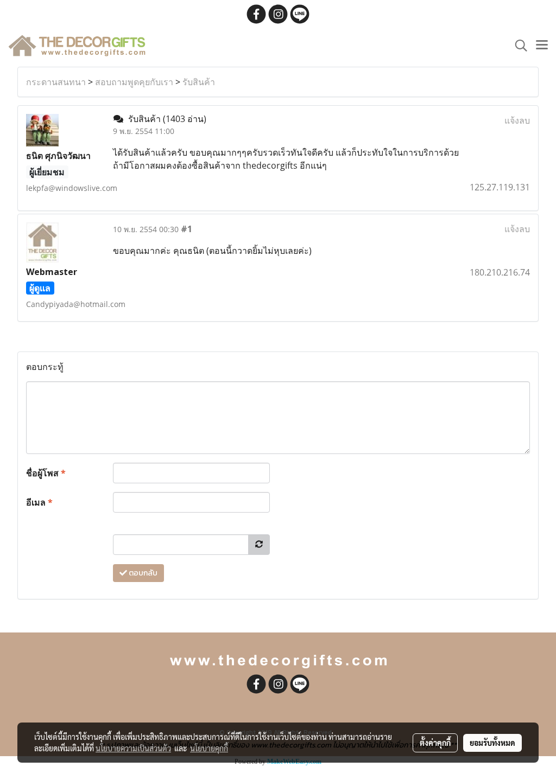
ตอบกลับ (142, 573)
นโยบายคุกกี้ (209, 748)
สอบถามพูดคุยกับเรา (134, 82)
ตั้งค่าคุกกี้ (435, 742)
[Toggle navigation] (542, 45)
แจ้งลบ (517, 120)
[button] (517, 46)
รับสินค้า (198, 82)
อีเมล (39, 502)
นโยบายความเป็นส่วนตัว (133, 748)
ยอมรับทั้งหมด (492, 742)
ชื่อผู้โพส (46, 473)
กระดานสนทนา (56, 82)
